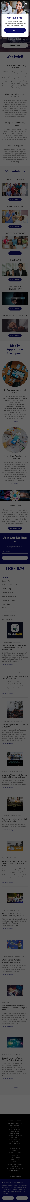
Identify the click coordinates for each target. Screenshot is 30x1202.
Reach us (15, 30)
